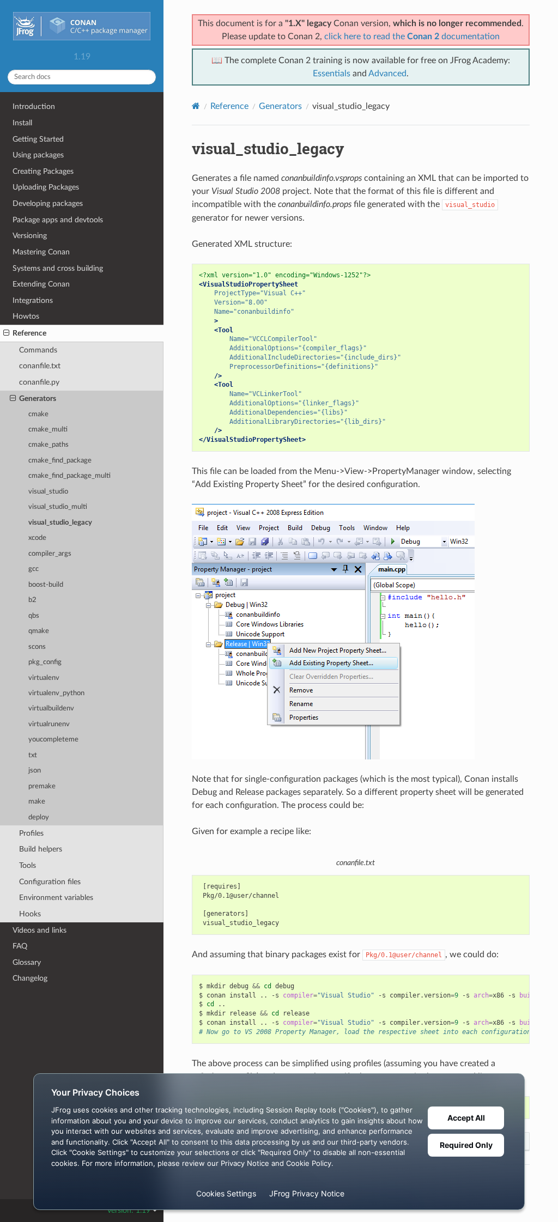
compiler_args (49, 553)
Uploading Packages (46, 187)
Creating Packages (43, 171)
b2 (32, 600)
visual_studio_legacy (60, 522)
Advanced (387, 73)
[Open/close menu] (6, 333)
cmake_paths (48, 444)
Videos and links (39, 930)
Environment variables (56, 897)
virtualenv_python (56, 693)
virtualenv (43, 678)
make (36, 801)
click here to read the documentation (412, 36)
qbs (33, 615)
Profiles (31, 833)
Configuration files (50, 882)
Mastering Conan (41, 252)
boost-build (45, 584)
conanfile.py (39, 382)
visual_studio (48, 491)
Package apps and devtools (58, 220)
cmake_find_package (60, 460)
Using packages (38, 155)
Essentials (331, 73)
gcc (33, 569)
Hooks (30, 914)
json (34, 770)
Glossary (27, 962)
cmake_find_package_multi (69, 475)
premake (42, 786)
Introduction (34, 106)
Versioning (30, 236)
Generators (37, 398)
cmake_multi (48, 429)
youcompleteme (53, 739)
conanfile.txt (39, 366)
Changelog (30, 978)
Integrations (33, 300)
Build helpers (40, 849)
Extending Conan (41, 284)
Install (22, 123)
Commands (38, 350)
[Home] (196, 106)
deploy (38, 817)
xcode (37, 538)
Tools (27, 865)
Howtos (26, 316)
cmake (38, 414)
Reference (29, 333)
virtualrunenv (49, 724)
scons (37, 646)
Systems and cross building (58, 268)
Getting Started (38, 139)
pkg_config (45, 662)
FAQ (20, 946)
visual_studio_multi (57, 506)
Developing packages (48, 203)
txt (32, 755)
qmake (38, 631)
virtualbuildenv (51, 708)
